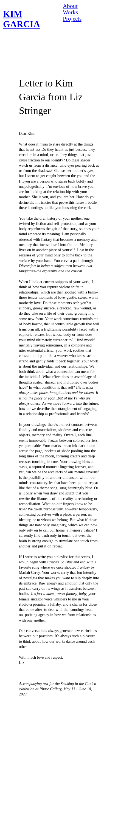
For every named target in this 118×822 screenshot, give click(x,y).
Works (70, 12)
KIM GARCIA (21, 19)
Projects (72, 19)
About (70, 6)
